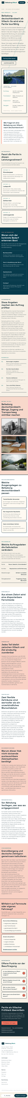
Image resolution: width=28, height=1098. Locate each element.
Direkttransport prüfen (10, 949)
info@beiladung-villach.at (11, 1052)
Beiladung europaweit (7, 1030)
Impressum (4, 1082)
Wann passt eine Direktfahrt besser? (11, 995)
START (2, 9)
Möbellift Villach (5, 1064)
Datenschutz (4, 1084)
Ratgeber (3, 1072)
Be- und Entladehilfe (17, 1028)
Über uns (3, 1074)
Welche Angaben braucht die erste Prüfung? (11, 981)
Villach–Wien (4, 1066)
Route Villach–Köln (6, 776)
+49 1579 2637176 (8, 63)
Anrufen (8, 1095)
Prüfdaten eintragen (9, 1023)
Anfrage (22, 2)
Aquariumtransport (6, 1028)
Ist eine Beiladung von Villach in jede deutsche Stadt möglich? (11, 973)
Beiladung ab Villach (6, 1060)
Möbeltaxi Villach (5, 1062)
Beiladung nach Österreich (8, 1032)
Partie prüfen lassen (9, 58)
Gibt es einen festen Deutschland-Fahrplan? (10, 988)
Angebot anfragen (21, 1095)
